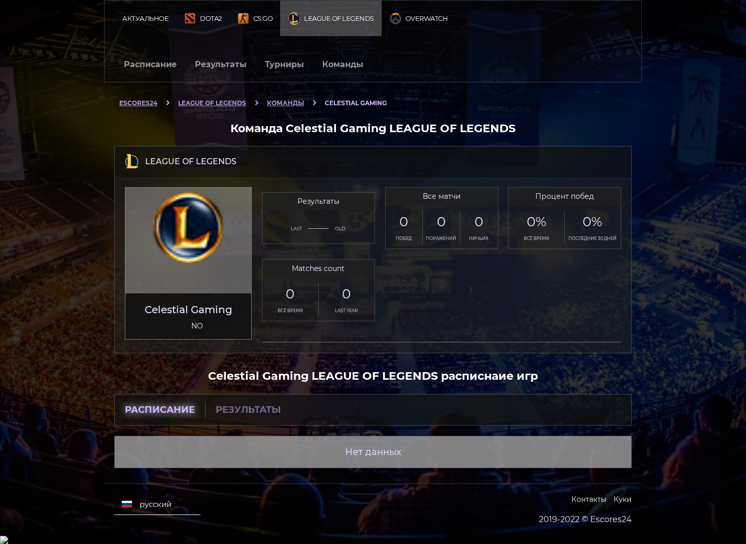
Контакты (588, 499)
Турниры (284, 64)
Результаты (221, 64)
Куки (623, 499)
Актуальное (145, 18)
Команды (342, 64)
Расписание (150, 64)
